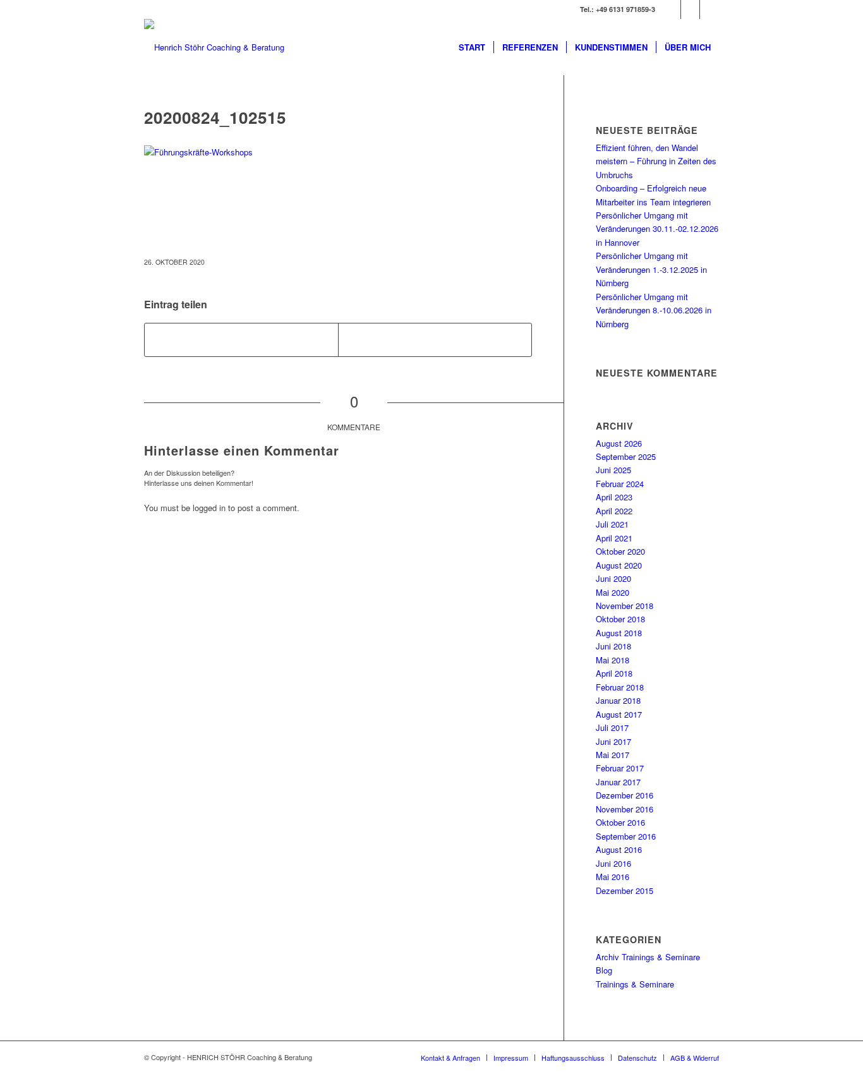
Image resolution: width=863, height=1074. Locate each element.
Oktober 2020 (620, 551)
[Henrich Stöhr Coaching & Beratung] (214, 47)
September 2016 (626, 836)
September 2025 (626, 456)
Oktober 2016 (620, 822)
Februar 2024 (620, 484)
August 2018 (619, 633)
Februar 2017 (620, 768)
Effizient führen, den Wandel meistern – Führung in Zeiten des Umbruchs (656, 161)
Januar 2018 (618, 700)
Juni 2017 (613, 741)
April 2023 (614, 497)
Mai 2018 (612, 660)
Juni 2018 (613, 646)
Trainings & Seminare (635, 984)
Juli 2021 (612, 524)
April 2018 (614, 673)
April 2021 (614, 538)
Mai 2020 (612, 592)
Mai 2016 (612, 877)
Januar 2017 (618, 782)
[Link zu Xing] (671, 9)
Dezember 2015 (624, 890)
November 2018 (624, 606)
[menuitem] (471, 47)
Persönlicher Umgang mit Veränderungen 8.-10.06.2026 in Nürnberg (653, 310)
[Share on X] (241, 339)
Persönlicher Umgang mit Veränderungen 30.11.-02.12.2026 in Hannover (657, 228)
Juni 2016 (613, 863)
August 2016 (619, 849)
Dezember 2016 (624, 795)
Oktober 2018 (620, 619)
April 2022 (614, 511)
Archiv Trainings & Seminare (648, 957)
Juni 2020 (613, 578)
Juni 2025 (613, 470)
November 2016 (624, 809)
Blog (604, 970)
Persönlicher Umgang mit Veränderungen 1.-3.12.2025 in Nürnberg (651, 269)
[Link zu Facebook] (709, 9)
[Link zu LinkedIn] (690, 9)
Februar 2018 (620, 687)
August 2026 (619, 443)
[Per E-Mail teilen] (435, 339)
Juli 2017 (612, 727)
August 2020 (619, 565)
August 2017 (619, 714)
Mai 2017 (612, 755)
